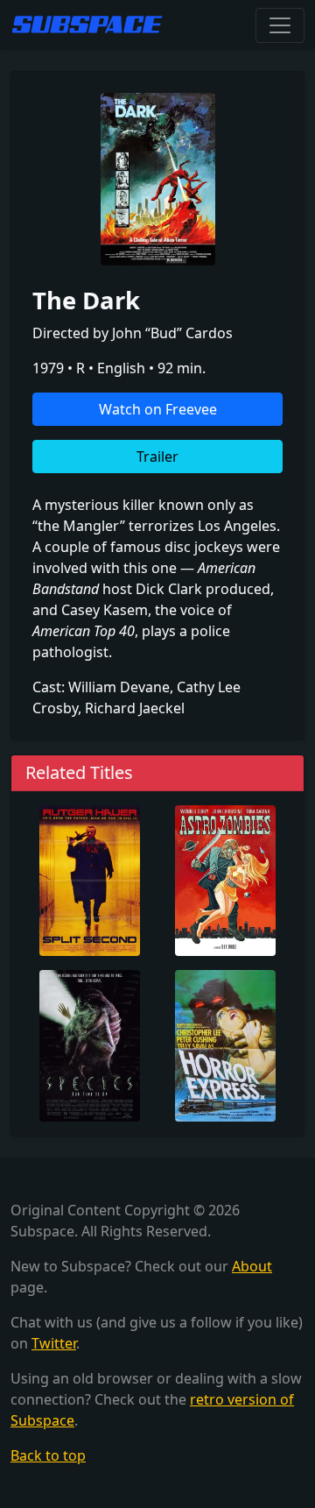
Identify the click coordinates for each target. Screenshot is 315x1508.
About (252, 1266)
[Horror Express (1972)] (225, 1044)
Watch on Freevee (158, 409)
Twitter (54, 1343)
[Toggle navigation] (280, 25)
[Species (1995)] (89, 1044)
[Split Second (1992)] (89, 879)
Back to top (48, 1455)
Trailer (157, 456)
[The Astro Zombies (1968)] (225, 879)
